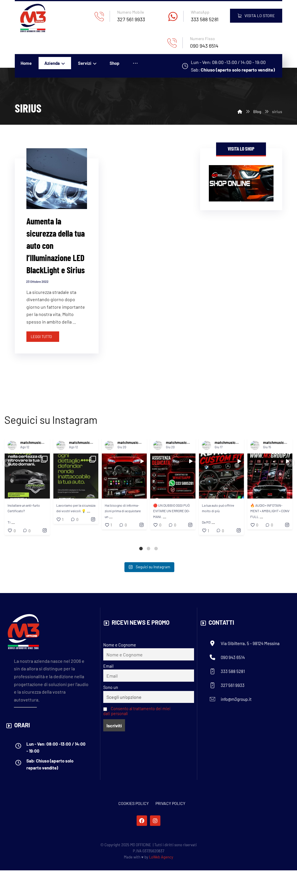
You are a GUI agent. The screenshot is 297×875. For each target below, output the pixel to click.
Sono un (110, 687)
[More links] (135, 63)
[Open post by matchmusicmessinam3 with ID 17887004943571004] (124, 476)
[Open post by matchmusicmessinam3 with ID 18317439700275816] (173, 476)
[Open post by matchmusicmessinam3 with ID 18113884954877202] (269, 476)
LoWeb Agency (161, 857)
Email (108, 666)
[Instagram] (155, 820)
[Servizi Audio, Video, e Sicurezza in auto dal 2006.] (32, 18)
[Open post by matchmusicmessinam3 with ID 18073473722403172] (27, 476)
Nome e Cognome (119, 644)
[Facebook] (142, 820)
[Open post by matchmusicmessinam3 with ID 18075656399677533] (75, 476)
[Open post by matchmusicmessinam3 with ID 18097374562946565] (221, 476)
